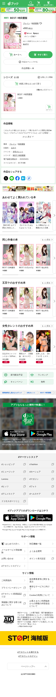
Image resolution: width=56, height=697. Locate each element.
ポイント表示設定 (37, 558)
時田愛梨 (35, 23)
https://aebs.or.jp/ (25, 626)
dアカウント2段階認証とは (11, 595)
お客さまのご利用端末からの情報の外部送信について (39, 603)
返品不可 (26, 44)
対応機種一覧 (35, 544)
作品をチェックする (30, 62)
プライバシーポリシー (11, 588)
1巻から (39, 90)
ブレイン (26, 23)
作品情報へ (27, 68)
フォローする (40, 23)
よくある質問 (35, 551)
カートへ (17, 54)
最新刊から (48, 90)
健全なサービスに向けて (39, 587)
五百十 (13, 148)
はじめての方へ (12, 544)
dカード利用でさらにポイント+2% (34, 41)
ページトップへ (28, 666)
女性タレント (18, 152)
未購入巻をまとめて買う (30, 84)
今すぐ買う (43, 54)
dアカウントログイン (11, 566)
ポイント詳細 (29, 36)
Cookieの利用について (39, 595)
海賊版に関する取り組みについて (11, 603)
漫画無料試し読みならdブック (12, 392)
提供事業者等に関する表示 (39, 580)
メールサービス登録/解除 (11, 551)
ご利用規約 (6, 580)
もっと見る (46, 240)
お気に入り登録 (46, 77)
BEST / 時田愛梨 (24, 94)
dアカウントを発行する (28, 652)
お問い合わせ (7, 558)
